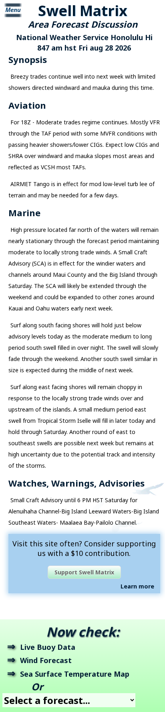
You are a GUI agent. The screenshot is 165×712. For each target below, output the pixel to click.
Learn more (137, 586)
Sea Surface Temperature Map (74, 674)
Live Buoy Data (47, 647)
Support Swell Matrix (84, 572)
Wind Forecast (46, 660)
